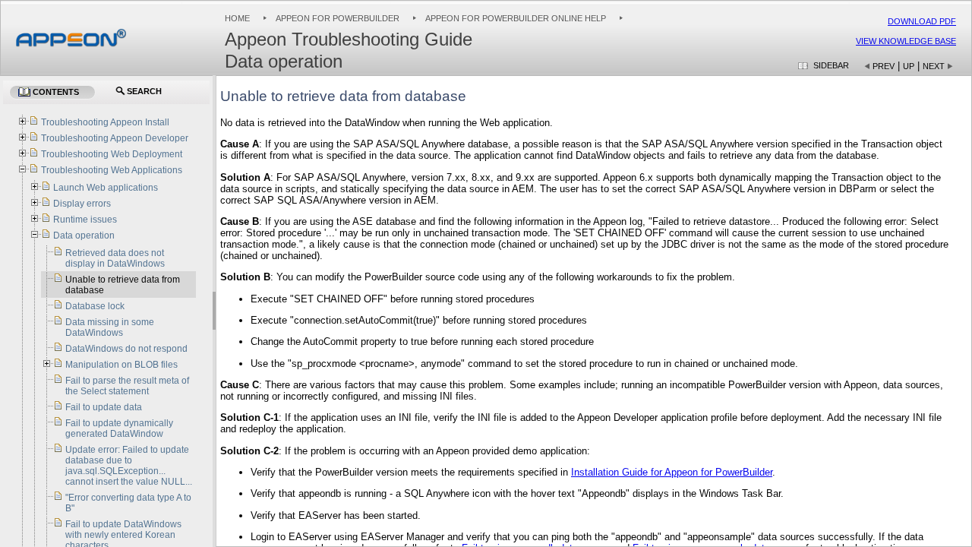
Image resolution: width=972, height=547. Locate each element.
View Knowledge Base (906, 41)
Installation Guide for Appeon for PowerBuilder (671, 472)
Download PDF (922, 21)
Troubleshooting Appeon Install (105, 122)
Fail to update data (103, 407)
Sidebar (831, 65)
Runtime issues (85, 219)
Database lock (95, 306)
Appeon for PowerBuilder (337, 18)
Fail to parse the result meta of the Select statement (127, 386)
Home (237, 18)
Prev (884, 66)
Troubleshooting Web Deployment (111, 154)
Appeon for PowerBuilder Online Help (515, 18)
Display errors (82, 203)
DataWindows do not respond (126, 348)
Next (934, 66)
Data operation (84, 235)
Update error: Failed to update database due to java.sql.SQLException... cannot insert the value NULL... (128, 465)
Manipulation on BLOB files (121, 364)
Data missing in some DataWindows (109, 327)
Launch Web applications (105, 187)
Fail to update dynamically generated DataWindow (119, 428)
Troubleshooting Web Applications (111, 170)
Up (908, 66)
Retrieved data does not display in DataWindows (115, 258)
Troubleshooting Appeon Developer (114, 138)
